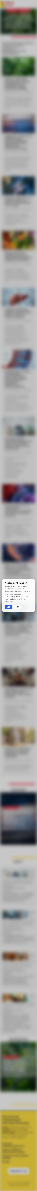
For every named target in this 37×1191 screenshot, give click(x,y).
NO (17, 607)
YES (8, 607)
